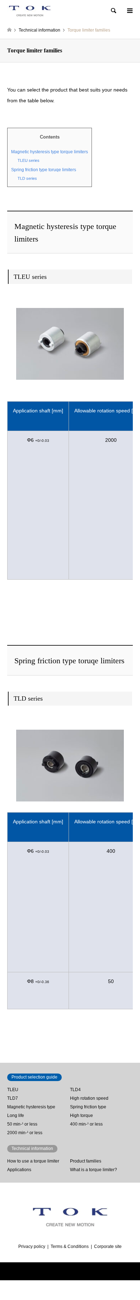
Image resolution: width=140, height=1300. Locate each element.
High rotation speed (89, 1098)
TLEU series (28, 160)
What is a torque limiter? (93, 1169)
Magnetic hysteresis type (31, 1106)
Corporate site (108, 1246)
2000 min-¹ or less (24, 1132)
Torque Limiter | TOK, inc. (54, 1271)
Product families (85, 1161)
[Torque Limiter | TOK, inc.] (29, 10)
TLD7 (12, 1098)
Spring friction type (88, 1106)
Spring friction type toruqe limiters (43, 169)
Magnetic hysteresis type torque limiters (49, 151)
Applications (19, 1169)
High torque (81, 1115)
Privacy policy (31, 1246)
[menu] (129, 11)
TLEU (12, 1089)
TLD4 (75, 1089)
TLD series (27, 178)
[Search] (113, 11)
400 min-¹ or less (86, 1124)
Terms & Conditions (70, 1246)
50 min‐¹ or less (22, 1124)
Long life (15, 1115)
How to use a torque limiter (33, 1161)
